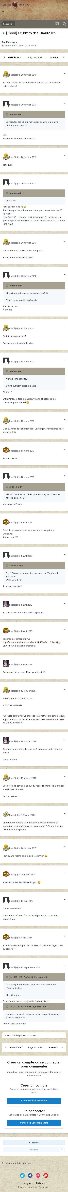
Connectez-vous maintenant (34, 1123)
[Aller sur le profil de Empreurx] (6, 104)
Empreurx (11, 42)
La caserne (30, 45)
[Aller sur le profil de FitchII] (6, 450)
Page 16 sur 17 (35, 57)
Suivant (55, 57)
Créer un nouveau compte (34, 1100)
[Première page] (4, 57)
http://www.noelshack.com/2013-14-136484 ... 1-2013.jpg (31, 642)
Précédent (14, 57)
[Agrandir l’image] (25, 206)
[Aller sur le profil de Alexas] (6, 814)
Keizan (38, 977)
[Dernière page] (63, 57)
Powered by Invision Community (34, 1187)
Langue (27, 1183)
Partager (34, 1142)
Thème (40, 1183)
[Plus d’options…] (64, 73)
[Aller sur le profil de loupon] (6, 74)
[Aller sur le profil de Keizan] (6, 604)
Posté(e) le (22, 74)
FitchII (38, 1006)
